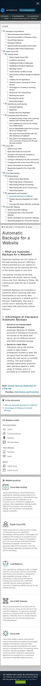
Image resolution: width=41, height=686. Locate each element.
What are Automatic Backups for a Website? (20, 405)
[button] (2, 31)
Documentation (33, 16)
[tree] (20, 126)
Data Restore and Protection (27, 392)
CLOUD (5, 26)
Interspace (5, 16)
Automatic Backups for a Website (24, 18)
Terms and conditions (28, 679)
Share (30, 227)
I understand (20, 682)
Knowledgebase (27, 10)
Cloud (6, 18)
